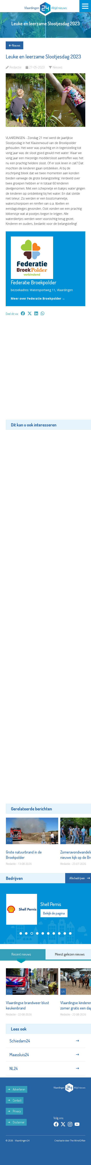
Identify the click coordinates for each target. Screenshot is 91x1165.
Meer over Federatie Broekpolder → (38, 298)
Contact (16, 1100)
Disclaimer (18, 1122)
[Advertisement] (45, 370)
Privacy (16, 1111)
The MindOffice (77, 1140)
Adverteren (18, 1089)
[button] (20, 933)
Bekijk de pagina (54, 913)
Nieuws (15, 45)
